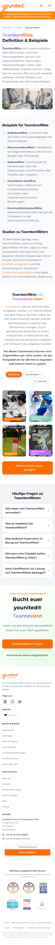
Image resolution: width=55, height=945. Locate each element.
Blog (4, 801)
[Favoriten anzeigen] (41, 5)
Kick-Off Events (9, 741)
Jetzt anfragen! (27, 852)
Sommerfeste (9, 747)
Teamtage (7, 736)
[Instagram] (12, 702)
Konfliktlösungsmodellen (18, 272)
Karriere (6, 784)
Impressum (18, 927)
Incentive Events (10, 758)
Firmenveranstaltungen (14, 753)
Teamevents (13, 306)
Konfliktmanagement (16, 264)
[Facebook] (20, 702)
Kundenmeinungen (11, 789)
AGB (7, 927)
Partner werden (10, 795)
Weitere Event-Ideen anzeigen (29, 467)
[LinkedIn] (5, 702)
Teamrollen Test (10, 764)
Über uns (6, 778)
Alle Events (13, 374)
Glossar (6, 806)
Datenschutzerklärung (39, 927)
